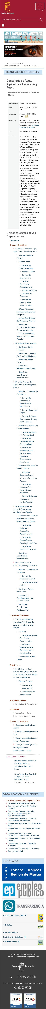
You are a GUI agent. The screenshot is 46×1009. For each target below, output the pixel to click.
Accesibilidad (9, 983)
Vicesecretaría (24, 262)
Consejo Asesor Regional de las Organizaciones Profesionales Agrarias (25, 747)
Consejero (14, 240)
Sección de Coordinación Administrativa (26, 302)
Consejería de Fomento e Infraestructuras (23, 848)
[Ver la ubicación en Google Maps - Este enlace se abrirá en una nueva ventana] (26, 116)
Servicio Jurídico (28, 271)
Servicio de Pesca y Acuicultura (25, 590)
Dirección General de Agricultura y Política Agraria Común (24, 385)
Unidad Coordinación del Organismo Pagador (26, 319)
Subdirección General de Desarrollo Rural (27, 426)
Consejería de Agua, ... (31, 66)
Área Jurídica (27, 685)
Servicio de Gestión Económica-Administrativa (28, 638)
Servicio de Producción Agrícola (28, 547)
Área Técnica (27, 688)
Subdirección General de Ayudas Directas (27, 466)
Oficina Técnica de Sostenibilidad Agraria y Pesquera (26, 312)
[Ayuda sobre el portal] (23, 987)
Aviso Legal (20, 983)
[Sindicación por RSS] (30, 987)
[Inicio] (8, 7)
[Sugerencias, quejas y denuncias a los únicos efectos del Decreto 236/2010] (26, 987)
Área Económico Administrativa (27, 693)
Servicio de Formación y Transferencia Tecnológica (25, 402)
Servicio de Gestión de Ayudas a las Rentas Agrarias (28, 499)
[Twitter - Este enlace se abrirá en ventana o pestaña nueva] (24, 977)
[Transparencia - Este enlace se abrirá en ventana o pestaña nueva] (23, 906)
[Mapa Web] (19, 987)
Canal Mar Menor (10, 941)
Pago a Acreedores (11, 932)
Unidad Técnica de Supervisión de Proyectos (28, 293)
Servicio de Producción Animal (27, 577)
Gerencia (22, 631)
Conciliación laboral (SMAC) (14, 915)
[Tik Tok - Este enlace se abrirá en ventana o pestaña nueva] (34, 977)
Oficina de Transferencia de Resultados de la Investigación (26, 648)
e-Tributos (7, 925)
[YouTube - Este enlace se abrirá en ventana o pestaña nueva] (21, 977)
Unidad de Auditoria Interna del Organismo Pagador (25, 336)
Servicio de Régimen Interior (26, 266)
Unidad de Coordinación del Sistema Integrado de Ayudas (28, 476)
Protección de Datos (34, 983)
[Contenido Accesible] (13, 977)
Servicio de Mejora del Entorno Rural (28, 433)
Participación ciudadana (13, 937)
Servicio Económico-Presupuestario (26, 284)
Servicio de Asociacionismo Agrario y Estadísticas (28, 540)
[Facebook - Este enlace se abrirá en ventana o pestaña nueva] (31, 977)
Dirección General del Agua (25, 343)
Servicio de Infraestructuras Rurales (26, 367)
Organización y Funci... (12, 66)
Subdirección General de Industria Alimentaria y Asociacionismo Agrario (27, 518)
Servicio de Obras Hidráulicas (25, 348)
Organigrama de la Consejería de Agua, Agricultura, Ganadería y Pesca (25, 777)
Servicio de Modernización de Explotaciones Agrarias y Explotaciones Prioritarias (27, 454)
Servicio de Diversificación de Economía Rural (27, 441)
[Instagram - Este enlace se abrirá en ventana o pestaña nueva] (27, 977)
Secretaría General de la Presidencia (21, 803)
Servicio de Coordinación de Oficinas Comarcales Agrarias (26, 327)
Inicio (6, 63)
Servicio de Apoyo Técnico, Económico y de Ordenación (28, 419)
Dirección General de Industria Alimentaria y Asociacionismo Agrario (22, 509)
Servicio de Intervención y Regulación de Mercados (25, 488)
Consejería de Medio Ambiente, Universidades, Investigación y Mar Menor (23, 834)
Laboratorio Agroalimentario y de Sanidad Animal (25, 598)
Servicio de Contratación (25, 276)
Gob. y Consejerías (18, 63)
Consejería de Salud (15, 851)
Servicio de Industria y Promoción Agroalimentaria (26, 529)
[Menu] (3, 25)
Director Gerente (25, 681)
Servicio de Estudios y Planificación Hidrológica (26, 354)
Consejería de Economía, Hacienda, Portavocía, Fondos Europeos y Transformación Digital (21, 813)
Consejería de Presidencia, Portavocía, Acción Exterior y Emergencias (22, 819)
